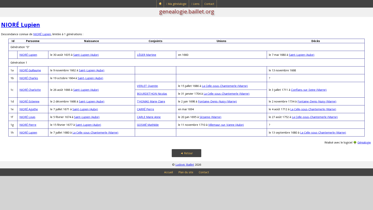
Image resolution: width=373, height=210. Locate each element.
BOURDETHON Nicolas (152, 93)
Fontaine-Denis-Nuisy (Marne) (217, 101)
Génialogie (364, 142)
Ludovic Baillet (184, 164)
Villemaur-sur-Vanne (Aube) (226, 125)
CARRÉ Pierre (145, 109)
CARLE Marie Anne (149, 117)
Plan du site (185, 172)
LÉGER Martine (146, 55)
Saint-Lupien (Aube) (86, 55)
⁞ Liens (195, 4)
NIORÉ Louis (27, 117)
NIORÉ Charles (28, 78)
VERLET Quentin (147, 86)
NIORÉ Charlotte (30, 90)
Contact (209, 4)
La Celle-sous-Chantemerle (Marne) (225, 86)
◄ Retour (186, 153)
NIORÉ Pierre (27, 125)
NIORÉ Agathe (28, 109)
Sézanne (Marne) (210, 117)
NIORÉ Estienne (29, 101)
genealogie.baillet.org (186, 11)
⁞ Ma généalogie (176, 4)
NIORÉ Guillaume (30, 70)
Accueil (168, 172)
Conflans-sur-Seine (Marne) (309, 90)
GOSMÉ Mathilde (148, 125)
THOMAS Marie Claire (151, 101)
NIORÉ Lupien (20, 24)
